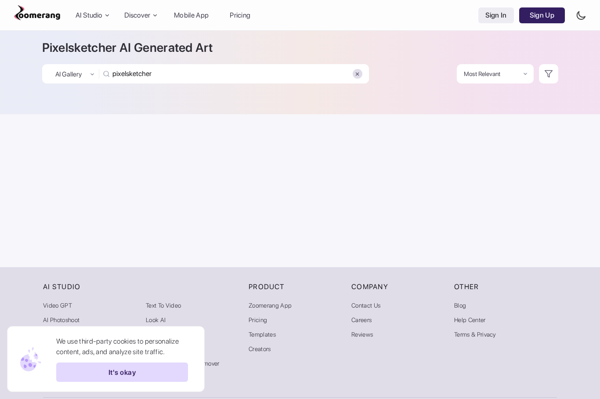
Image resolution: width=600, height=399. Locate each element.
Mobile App (191, 15)
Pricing (240, 15)
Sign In (496, 15)
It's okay (122, 372)
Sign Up (542, 15)
